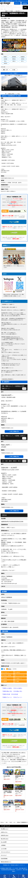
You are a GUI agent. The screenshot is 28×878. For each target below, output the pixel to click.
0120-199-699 (14, 211)
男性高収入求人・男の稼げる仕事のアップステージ (14, 865)
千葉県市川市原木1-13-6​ (7, 580)
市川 (14, 822)
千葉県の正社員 (6, 694)
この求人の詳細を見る (14, 431)
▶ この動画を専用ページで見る (12, 93)
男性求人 (2, 822)
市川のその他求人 (17, 688)
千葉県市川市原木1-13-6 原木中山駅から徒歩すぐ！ (14, 663)
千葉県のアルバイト (7, 697)
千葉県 (10, 822)
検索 (25, 7)
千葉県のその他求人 (7, 688)
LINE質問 (14, 233)
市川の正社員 (14, 694)
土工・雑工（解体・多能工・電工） (12, 461)
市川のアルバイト (17, 697)
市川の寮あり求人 (17, 691)
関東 (6, 822)
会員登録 (24, 3)
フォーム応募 (14, 222)
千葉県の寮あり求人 (7, 691)
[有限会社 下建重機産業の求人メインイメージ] (14, 51)
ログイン (17, 3)
